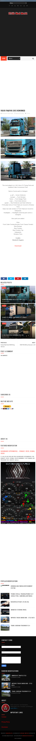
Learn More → (14, 708)
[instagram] (18, 5)
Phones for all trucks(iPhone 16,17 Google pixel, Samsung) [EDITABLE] (22, 595)
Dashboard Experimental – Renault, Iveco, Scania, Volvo (18, 452)
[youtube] (24, 5)
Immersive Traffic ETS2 (19, 675)
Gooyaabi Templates (24, 733)
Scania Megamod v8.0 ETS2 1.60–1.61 (13, 299)
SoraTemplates (9, 733)
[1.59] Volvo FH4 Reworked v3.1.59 (13, 335)
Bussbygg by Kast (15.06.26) (20, 602)
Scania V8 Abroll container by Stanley (14, 317)
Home (3, 58)
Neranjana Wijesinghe (27, 735)
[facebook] (9, 5)
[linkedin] (15, 5)
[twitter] (12, 5)
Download (18, 246)
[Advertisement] (18, 36)
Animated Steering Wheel (19, 610)
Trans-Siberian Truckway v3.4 (20, 625)
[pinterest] (27, 5)
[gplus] (21, 5)
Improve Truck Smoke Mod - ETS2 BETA (23, 618)
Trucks (28, 113)
